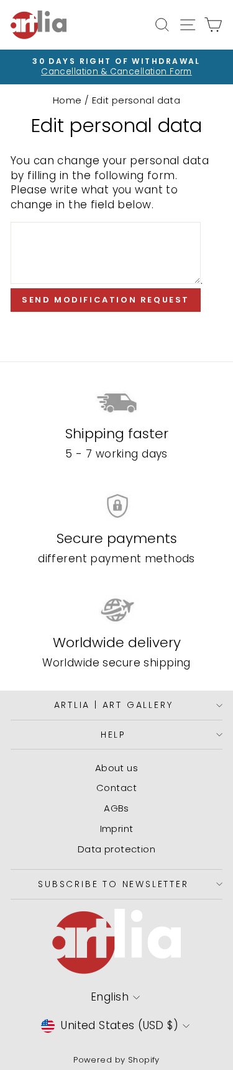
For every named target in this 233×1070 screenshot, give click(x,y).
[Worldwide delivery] (116, 610)
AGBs (116, 808)
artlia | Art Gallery (113, 705)
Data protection (116, 849)
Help (113, 734)
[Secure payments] (116, 506)
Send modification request (106, 300)
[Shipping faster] (116, 402)
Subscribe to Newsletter (113, 884)
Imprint (117, 828)
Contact (116, 787)
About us (116, 767)
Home (67, 100)
